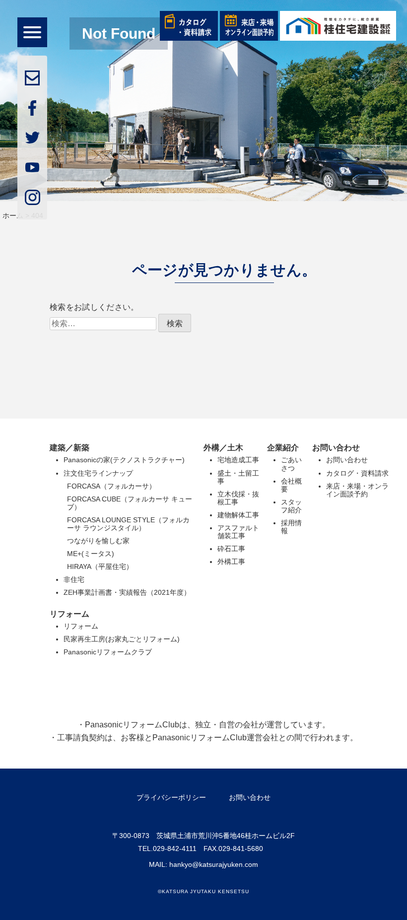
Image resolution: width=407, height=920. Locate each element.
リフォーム (81, 626)
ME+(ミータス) (90, 554)
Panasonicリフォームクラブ (108, 652)
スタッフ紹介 (291, 506)
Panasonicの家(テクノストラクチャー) (124, 460)
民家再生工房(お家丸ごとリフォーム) (122, 639)
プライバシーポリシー (171, 797)
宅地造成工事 (238, 460)
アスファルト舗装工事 (238, 532)
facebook (32, 108)
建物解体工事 (238, 515)
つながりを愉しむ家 (98, 541)
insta (32, 197)
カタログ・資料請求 (357, 473)
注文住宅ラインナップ (98, 473)
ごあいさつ (291, 464)
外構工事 (231, 562)
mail (32, 78)
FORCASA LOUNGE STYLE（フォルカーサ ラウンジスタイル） (128, 524)
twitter (32, 137)
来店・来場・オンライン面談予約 (357, 490)
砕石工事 (231, 549)
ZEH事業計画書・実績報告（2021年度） (127, 592)
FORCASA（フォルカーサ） (111, 486)
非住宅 (74, 579)
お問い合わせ (347, 460)
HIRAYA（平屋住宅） (100, 566)
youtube (32, 167)
